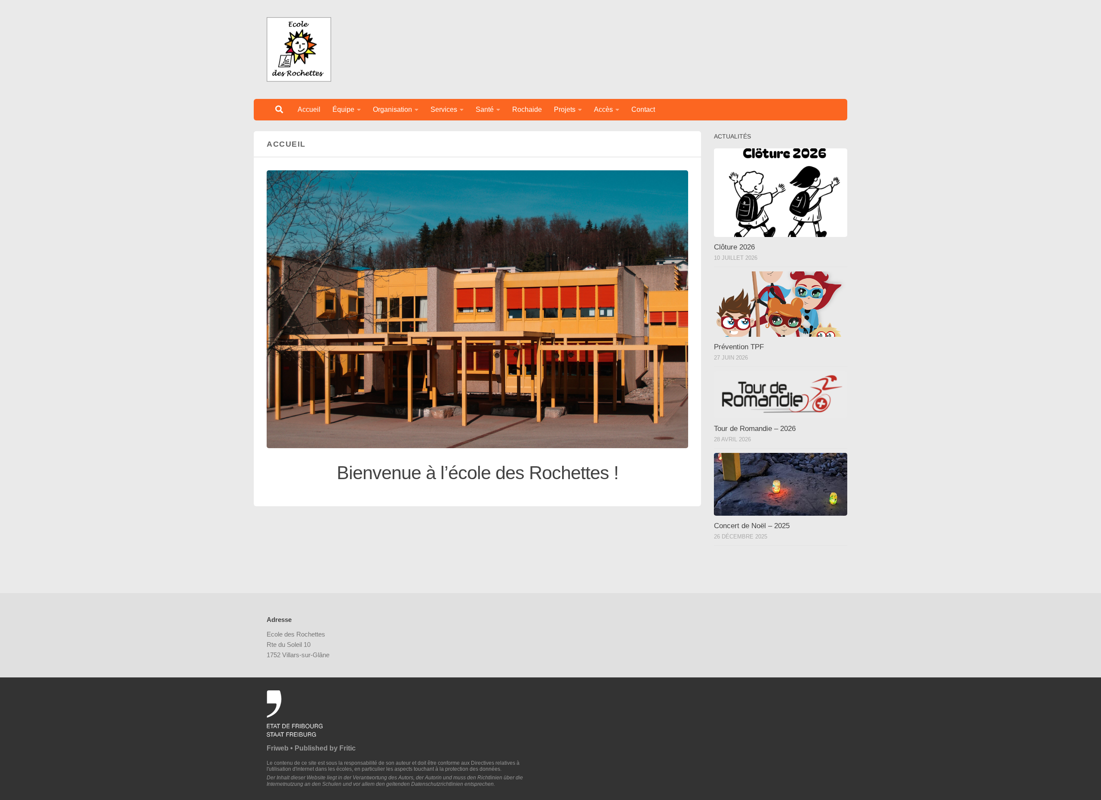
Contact (643, 109)
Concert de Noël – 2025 (752, 526)
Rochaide (527, 109)
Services (444, 109)
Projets (564, 109)
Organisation (392, 109)
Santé (485, 109)
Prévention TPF (739, 347)
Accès (603, 109)
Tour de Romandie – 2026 (755, 429)
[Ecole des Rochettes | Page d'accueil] (299, 49)
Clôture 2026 (734, 247)
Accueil (309, 109)
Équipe (343, 109)
